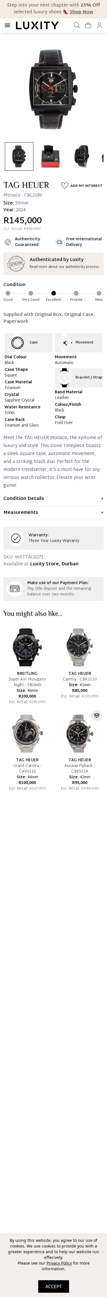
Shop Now (81, 12)
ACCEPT (53, 1286)
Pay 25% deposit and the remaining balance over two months (59, 591)
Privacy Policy (59, 1263)
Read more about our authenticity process (64, 267)
